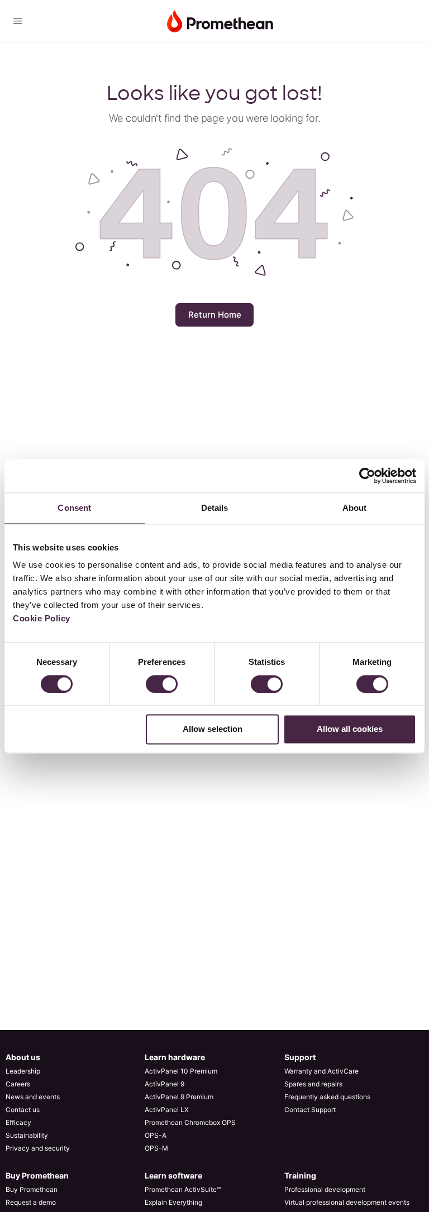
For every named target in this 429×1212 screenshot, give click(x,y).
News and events (33, 1097)
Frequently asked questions (327, 1097)
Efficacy (18, 1122)
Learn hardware (175, 1057)
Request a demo (31, 1202)
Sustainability (27, 1135)
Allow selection (212, 729)
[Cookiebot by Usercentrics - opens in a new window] (367, 475)
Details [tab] (214, 507)
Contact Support (310, 1109)
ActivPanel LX (167, 1109)
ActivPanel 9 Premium (179, 1097)
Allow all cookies (350, 729)
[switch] (162, 684)
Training (300, 1175)
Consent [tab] (74, 507)
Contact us (23, 1109)
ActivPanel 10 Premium (181, 1071)
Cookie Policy (41, 618)
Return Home (214, 314)
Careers (18, 1084)
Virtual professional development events (346, 1202)
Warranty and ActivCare (321, 1071)
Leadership (23, 1071)
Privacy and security (38, 1148)
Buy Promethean (37, 1175)
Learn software (173, 1175)
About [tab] (354, 507)
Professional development (324, 1189)
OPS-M (156, 1148)
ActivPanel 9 (164, 1084)
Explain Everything (173, 1202)
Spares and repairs (313, 1084)
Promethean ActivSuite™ (183, 1189)
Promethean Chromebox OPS (190, 1122)
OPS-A (155, 1135)
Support (300, 1057)
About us (23, 1057)
